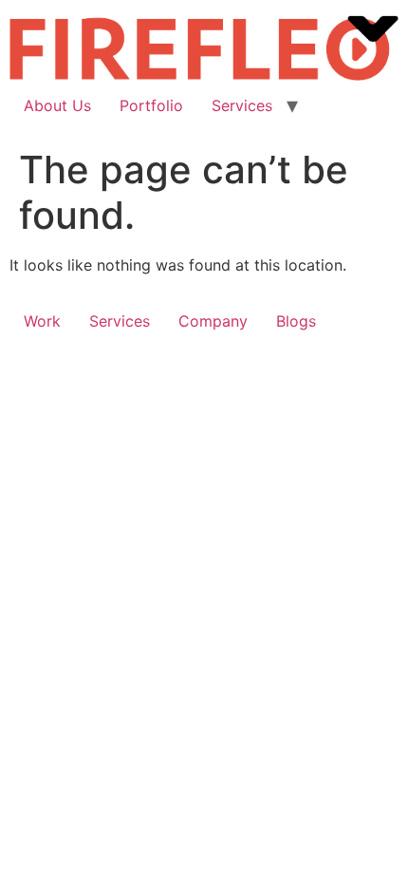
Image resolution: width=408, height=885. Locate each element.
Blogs (296, 320)
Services (242, 105)
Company (213, 320)
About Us (57, 105)
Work (42, 320)
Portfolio (151, 105)
